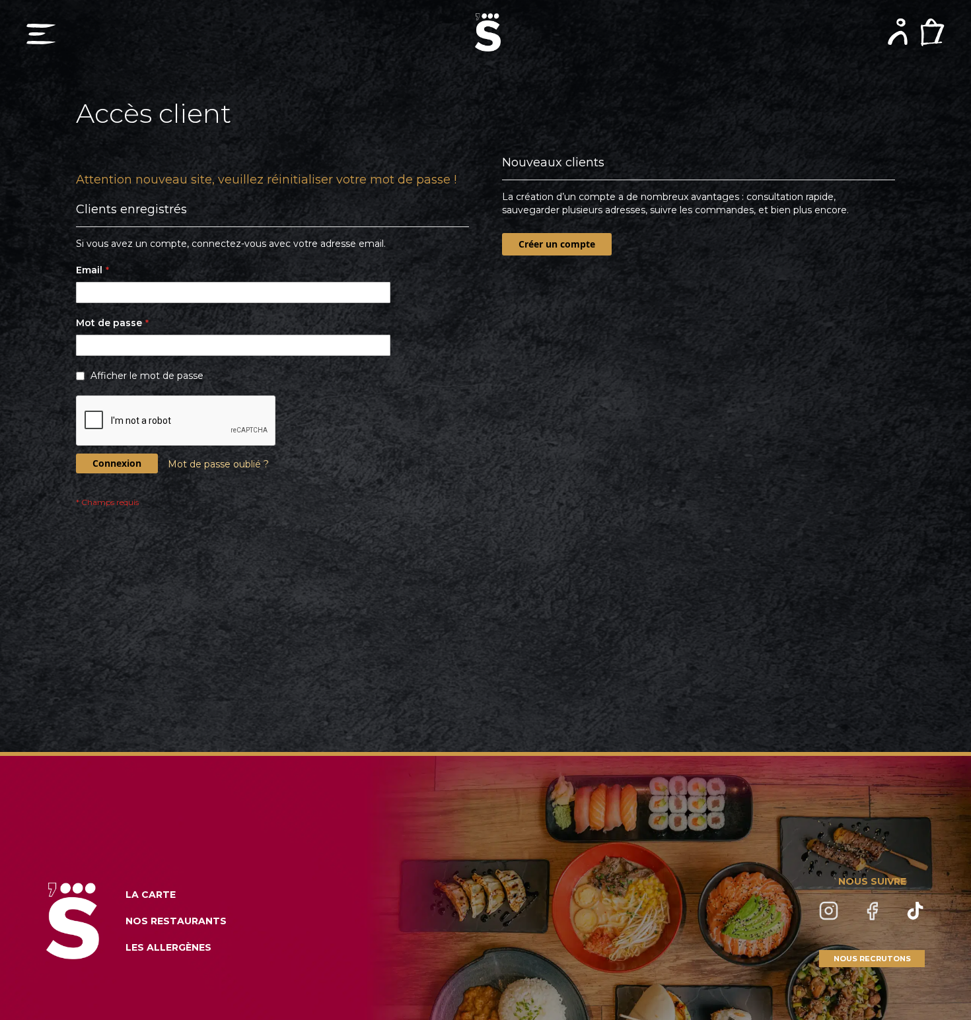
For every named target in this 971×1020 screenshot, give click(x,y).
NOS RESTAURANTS (176, 921)
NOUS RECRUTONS (872, 958)
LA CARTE (151, 895)
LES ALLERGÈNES (168, 947)
